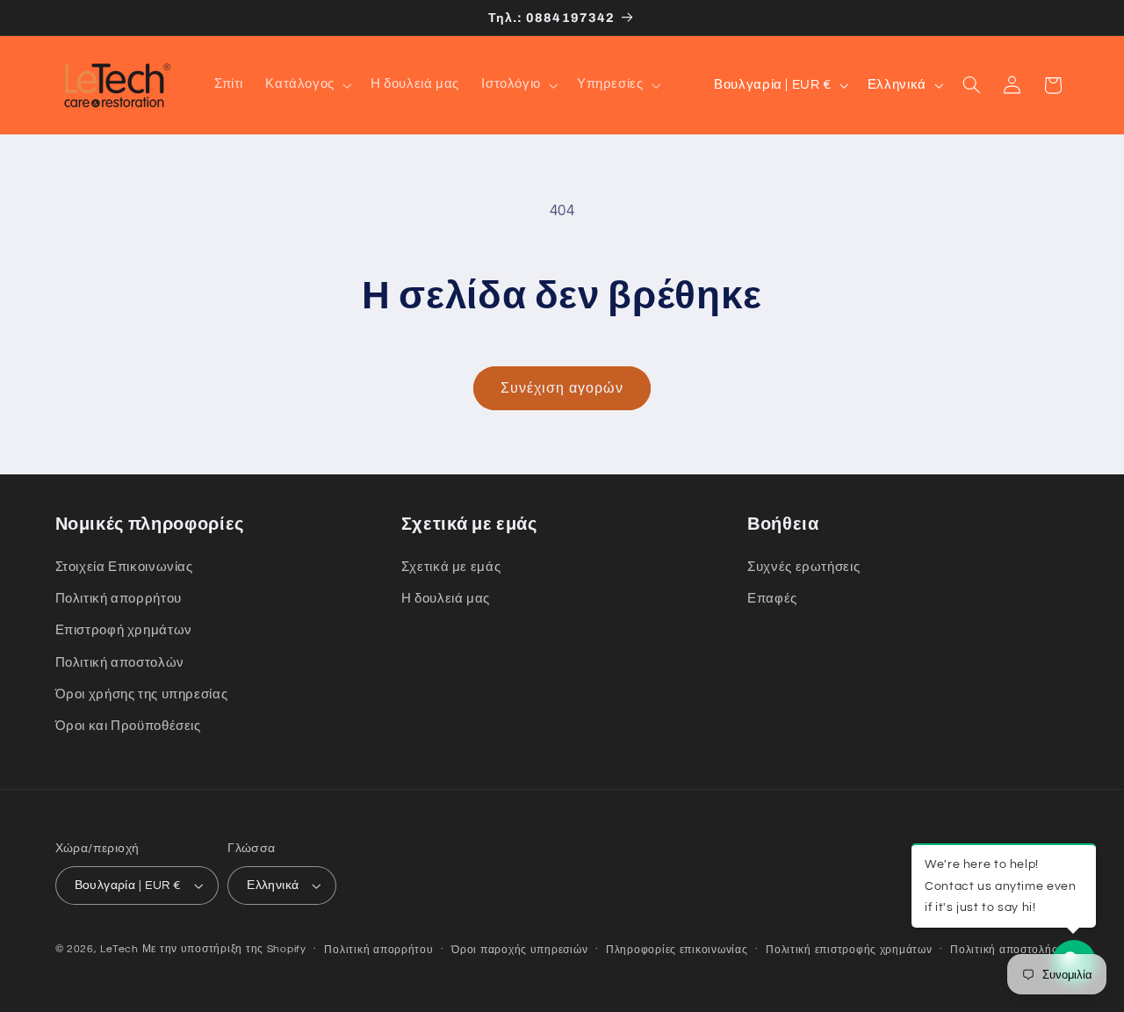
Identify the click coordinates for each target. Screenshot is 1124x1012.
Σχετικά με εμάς (451, 567)
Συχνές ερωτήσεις (803, 567)
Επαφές (772, 598)
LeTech (119, 949)
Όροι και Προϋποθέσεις (128, 726)
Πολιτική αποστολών (119, 662)
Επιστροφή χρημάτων (123, 630)
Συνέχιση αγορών (562, 388)
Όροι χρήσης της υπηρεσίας (141, 694)
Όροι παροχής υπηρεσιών (519, 950)
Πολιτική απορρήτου (118, 598)
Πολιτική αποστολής (1003, 950)
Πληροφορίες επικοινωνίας (677, 950)
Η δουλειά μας (445, 598)
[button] (307, 85)
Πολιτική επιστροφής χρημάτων (849, 950)
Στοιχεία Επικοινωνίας (124, 567)
